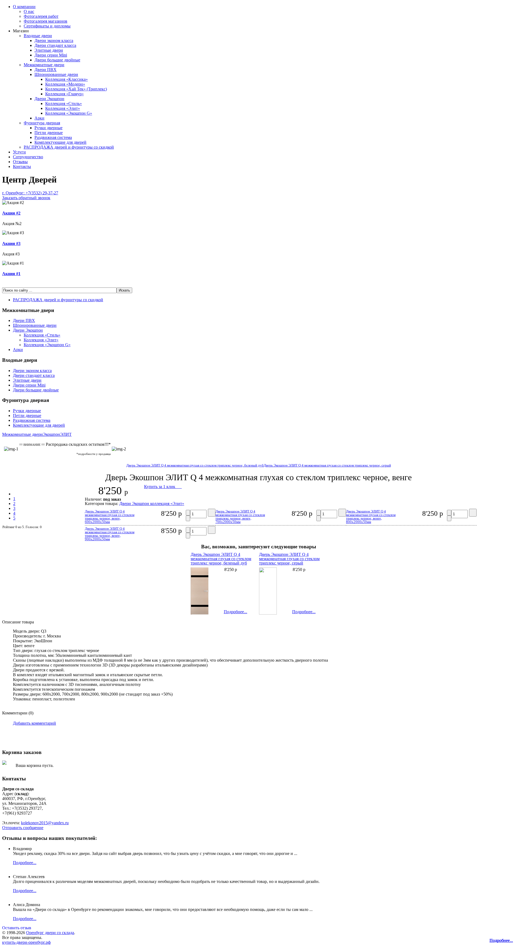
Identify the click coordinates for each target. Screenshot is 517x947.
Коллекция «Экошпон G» (68, 113)
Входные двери (38, 35)
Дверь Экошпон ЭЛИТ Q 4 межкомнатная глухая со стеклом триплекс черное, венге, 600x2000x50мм (109, 516)
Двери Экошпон (49, 98)
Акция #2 (11, 213)
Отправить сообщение (22, 827)
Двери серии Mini (50, 55)
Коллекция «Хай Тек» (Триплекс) (76, 89)
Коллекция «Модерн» (65, 84)
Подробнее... (501, 940)
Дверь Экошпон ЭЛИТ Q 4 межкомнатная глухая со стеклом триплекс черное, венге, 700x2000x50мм (240, 516)
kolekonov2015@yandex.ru (45, 822)
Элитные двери (48, 50)
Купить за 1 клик (163, 486)
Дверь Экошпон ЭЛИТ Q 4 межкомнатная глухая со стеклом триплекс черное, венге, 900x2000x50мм (109, 534)
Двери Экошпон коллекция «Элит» (151, 503)
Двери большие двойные (57, 60)
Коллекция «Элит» (62, 108)
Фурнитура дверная (42, 123)
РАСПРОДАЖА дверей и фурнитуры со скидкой (69, 147)
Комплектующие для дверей (60, 142)
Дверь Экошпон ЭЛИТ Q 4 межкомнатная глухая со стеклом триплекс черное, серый (327, 465)
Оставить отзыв (16, 927)
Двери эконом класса (53, 40)
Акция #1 (11, 273)
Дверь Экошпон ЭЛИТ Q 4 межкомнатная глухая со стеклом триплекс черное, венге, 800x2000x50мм (371, 516)
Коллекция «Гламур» (64, 94)
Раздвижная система (53, 137)
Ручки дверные (48, 127)
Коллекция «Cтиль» (63, 103)
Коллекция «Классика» (66, 79)
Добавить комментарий (34, 723)
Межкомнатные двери (44, 64)
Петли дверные (48, 132)
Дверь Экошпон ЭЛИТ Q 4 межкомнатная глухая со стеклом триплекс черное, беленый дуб (195, 465)
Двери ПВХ (45, 69)
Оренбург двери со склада (50, 932)
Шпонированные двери (56, 74)
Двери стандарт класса (55, 45)
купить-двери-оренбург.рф (26, 942)
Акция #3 (11, 243)
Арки (39, 118)
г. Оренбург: (30, 195)
